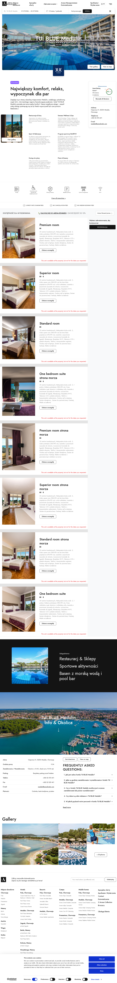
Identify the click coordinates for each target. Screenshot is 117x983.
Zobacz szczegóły (48, 250)
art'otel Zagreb (24, 926)
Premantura (4, 901)
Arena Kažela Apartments (47, 917)
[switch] (52, 979)
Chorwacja (4, 893)
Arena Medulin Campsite (66, 908)
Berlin (2, 911)
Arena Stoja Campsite (65, 896)
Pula (2, 896)
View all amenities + (58, 198)
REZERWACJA (102, 227)
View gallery (94, 67)
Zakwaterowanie (50, 4)
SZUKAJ (87, 11)
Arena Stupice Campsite (66, 918)
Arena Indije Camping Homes (87, 908)
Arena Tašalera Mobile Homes (87, 920)
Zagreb (3, 904)
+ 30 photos (101, 855)
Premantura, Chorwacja (67, 915)
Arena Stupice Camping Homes (87, 918)
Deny (101, 971)
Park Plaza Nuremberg (26, 953)
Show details (95, 979)
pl (104, 4)
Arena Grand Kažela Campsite (67, 903)
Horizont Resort (44, 907)
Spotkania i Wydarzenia (94, 4)
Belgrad (3, 938)
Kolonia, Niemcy (25, 943)
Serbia (3, 935)
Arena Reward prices (104, 213)
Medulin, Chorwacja (27, 911)
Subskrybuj (110, 879)
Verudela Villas (44, 901)
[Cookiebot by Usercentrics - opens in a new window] (12, 979)
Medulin (3, 899)
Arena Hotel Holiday (25, 919)
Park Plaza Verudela (45, 896)
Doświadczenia (103, 899)
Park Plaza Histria (25, 901)
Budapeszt (4, 931)
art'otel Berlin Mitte (25, 933)
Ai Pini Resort (43, 914)
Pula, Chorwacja (25, 893)
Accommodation (58, 33)
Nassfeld (3, 924)
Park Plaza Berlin (25, 939)
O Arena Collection (105, 902)
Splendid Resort (44, 904)
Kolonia (3, 914)
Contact (101, 896)
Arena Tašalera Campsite (66, 924)
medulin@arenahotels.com (99, 124)
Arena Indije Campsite (65, 906)
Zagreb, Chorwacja (26, 923)
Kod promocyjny (76, 11)
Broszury (101, 905)
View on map (107, 67)
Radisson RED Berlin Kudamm (28, 936)
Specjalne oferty (32, 4)
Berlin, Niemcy (25, 930)
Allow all (101, 959)
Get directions (70, 759)
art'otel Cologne (24, 946)
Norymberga (4, 917)
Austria (3, 921)
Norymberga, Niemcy (27, 950)
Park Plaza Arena (25, 904)
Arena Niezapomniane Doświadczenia (69, 4)
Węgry (3, 928)
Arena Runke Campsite (65, 921)
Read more (67, 807)
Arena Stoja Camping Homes (87, 896)
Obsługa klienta (104, 911)
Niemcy (3, 908)
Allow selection (102, 965)
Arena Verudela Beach (46, 899)
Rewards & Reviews (102, 99)
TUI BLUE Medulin (25, 916)
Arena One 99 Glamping (66, 911)
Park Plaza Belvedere (26, 913)
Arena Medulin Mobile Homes (87, 911)
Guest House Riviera (26, 907)
